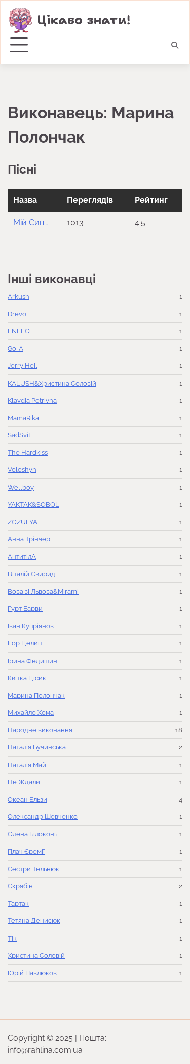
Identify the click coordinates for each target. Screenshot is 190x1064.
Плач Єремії (26, 851)
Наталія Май (27, 765)
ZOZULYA (22, 522)
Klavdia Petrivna (32, 400)
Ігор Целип (25, 643)
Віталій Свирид (31, 574)
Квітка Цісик (27, 678)
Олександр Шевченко (43, 816)
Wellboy (21, 487)
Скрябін (20, 886)
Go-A (15, 348)
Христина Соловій (36, 955)
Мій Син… (30, 222)
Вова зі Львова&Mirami (43, 591)
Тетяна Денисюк (34, 920)
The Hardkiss (28, 452)
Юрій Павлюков (32, 973)
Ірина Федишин (32, 661)
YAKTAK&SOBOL (33, 504)
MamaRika (23, 418)
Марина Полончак (36, 695)
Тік (12, 938)
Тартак (18, 903)
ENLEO (19, 331)
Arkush (18, 296)
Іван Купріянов (31, 626)
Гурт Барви (25, 608)
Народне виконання (40, 730)
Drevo (17, 314)
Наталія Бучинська (37, 747)
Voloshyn (22, 469)
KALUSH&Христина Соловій (52, 383)
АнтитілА (22, 556)
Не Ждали (24, 782)
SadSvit (19, 435)
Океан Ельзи (27, 799)
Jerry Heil (22, 365)
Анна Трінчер (29, 539)
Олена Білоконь (32, 834)
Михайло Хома (31, 712)
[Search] (174, 45)
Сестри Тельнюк (33, 869)
